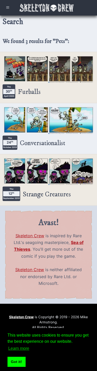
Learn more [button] (18, 348)
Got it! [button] (16, 362)
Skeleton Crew (30, 235)
